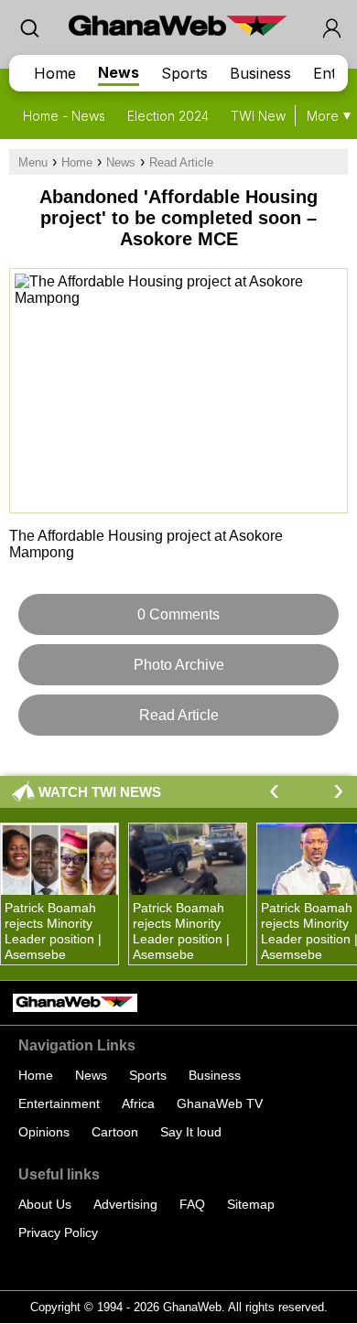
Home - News (64, 116)
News (118, 72)
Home (55, 73)
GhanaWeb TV (220, 1103)
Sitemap (251, 1204)
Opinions (44, 1132)
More (323, 116)
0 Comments (178, 614)
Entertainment (59, 1103)
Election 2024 (168, 116)
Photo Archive (179, 665)
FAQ (192, 1204)
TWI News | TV (275, 116)
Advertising (125, 1204)
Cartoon (115, 1132)
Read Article (181, 162)
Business (260, 73)
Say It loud (191, 1132)
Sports (184, 73)
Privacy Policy (58, 1232)
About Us (44, 1204)
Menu (33, 162)
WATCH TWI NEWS (99, 792)
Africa (138, 1103)
